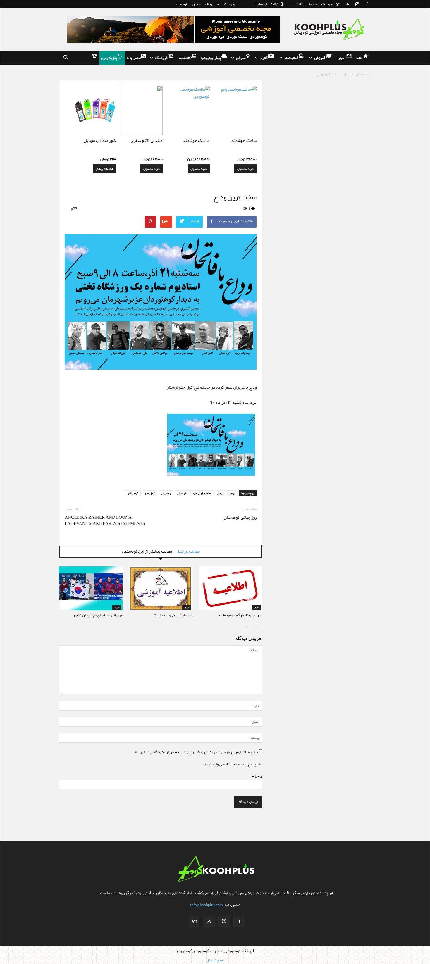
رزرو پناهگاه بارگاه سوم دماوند (240, 615)
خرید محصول (245, 168)
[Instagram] (357, 4)
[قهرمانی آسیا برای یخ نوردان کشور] (91, 588)
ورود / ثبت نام (226, 4)
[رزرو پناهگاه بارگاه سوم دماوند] (230, 588)
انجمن (196, 4)
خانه (359, 58)
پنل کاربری (109, 58)
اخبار (342, 58)
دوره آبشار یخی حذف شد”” (173, 615)
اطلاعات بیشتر (104, 168)
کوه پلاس (132, 493)
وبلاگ (208, 4)
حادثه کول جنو (202, 493)
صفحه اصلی (363, 73)
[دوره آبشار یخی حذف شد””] (160, 588)
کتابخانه (185, 58)
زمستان (166, 493)
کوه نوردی (184, 951)
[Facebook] (366, 4)
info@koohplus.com (206, 905)
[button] (66, 58)
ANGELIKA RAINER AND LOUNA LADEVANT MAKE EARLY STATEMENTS (105, 520)
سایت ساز (370, 826)
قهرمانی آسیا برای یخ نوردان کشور (98, 615)
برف (232, 493)
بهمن (220, 493)
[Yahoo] (337, 4)
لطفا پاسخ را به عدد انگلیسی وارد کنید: (232, 764)
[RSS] (347, 4)
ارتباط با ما (181, 4)
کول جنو (150, 493)
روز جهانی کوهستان (240, 517)
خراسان (182, 493)
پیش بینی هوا (211, 58)
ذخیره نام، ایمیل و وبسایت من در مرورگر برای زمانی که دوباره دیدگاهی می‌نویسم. (195, 752)
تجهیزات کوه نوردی (207, 951)
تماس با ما (134, 58)
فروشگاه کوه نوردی (239, 951)
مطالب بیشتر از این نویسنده (147, 551)
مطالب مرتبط (189, 551)
